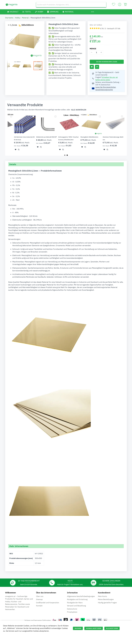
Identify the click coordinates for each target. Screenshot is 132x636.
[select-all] (79, 110)
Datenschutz (72, 609)
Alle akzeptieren (112, 628)
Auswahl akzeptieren (93, 628)
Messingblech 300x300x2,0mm (89, 137)
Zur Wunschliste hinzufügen (92, 67)
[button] (11, 40)
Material (25, 18)
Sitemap (39, 599)
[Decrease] (91, 52)
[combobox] (71, 4)
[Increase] (101, 52)
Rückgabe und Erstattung (77, 599)
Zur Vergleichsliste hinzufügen (97, 67)
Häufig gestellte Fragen (107, 602)
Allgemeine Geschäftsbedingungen (81, 596)
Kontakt (39, 606)
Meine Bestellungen (106, 599)
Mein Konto (102, 596)
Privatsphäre (72, 612)
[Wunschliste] (113, 4)
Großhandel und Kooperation (47, 602)
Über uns (39, 596)
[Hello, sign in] (119, 5)
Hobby (17, 18)
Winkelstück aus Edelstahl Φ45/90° (46, 137)
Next (127, 133)
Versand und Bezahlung (76, 606)
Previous (4, 133)
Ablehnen (78, 628)
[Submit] (103, 4)
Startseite (9, 18)
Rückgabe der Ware (74, 602)
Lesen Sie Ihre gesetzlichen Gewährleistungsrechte (105, 88)
